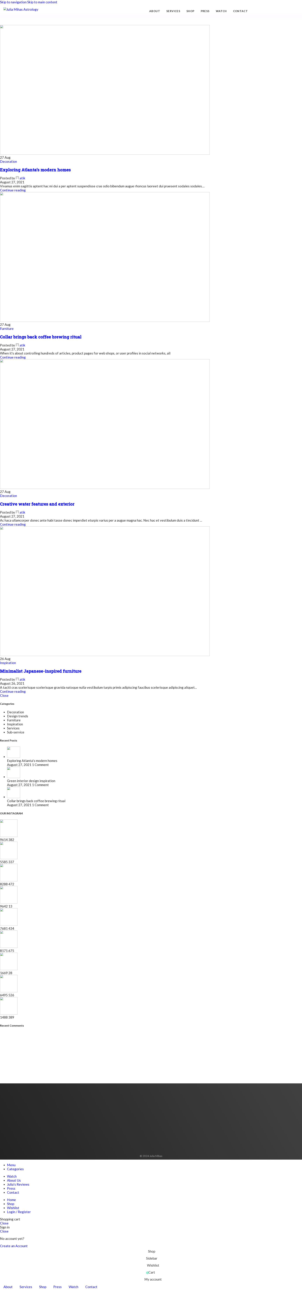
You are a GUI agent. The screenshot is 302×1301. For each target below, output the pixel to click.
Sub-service (15, 732)
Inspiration (8, 663)
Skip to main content (42, 2)
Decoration (8, 161)
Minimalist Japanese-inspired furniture (40, 671)
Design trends (17, 716)
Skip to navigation (13, 2)
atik (22, 178)
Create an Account (14, 1246)
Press (205, 11)
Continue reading (13, 190)
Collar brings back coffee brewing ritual (40, 337)
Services (173, 11)
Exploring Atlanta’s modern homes (35, 170)
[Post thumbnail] (13, 757)
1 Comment (40, 765)
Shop (190, 11)
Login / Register (19, 1212)
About (154, 11)
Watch (221, 11)
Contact (240, 11)
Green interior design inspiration (31, 781)
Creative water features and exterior (37, 504)
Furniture (7, 329)
